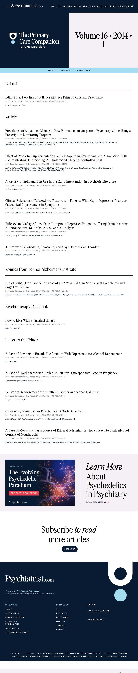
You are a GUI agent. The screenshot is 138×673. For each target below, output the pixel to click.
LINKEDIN (60, 621)
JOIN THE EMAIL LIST (98, 610)
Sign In (113, 6)
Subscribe (123, 6)
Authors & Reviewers (95, 6)
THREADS (61, 625)
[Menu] (6, 6)
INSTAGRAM (62, 617)
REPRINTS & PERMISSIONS (12, 623)
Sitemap (124, 656)
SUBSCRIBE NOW (96, 619)
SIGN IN (92, 604)
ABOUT (9, 609)
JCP (53, 6)
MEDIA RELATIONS (14, 617)
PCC (59, 6)
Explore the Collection (96, 502)
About (77, 6)
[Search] (132, 6)
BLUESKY (60, 629)
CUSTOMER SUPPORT (16, 632)
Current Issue (83, 70)
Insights (68, 6)
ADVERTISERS (12, 613)
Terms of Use (29, 653)
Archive (52, 70)
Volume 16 (66, 70)
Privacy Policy (15, 653)
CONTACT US (12, 628)
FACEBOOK (62, 613)
